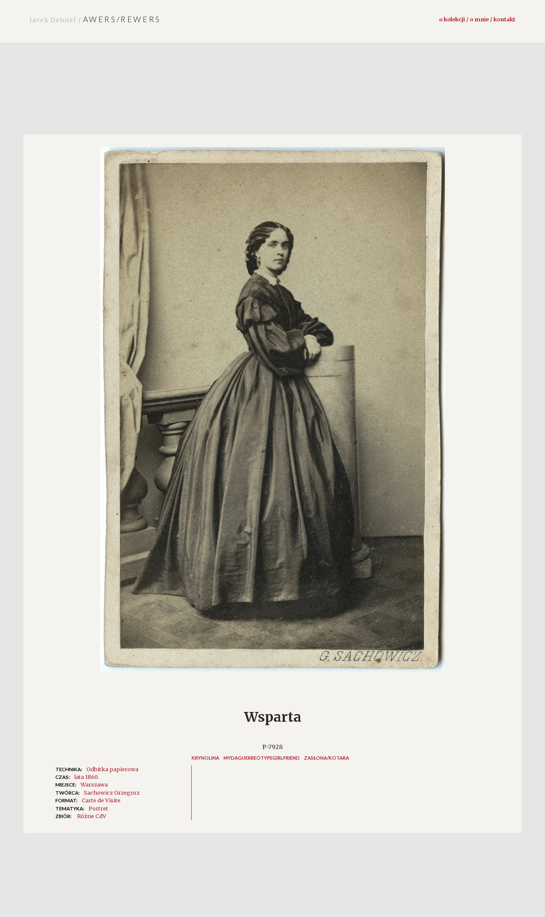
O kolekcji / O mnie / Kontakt (477, 19)
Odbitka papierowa (112, 769)
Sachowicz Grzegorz (112, 792)
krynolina (205, 758)
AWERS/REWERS (95, 19)
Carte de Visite (101, 800)
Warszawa (94, 784)
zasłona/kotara (326, 758)
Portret (98, 808)
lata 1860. (86, 776)
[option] (272, 413)
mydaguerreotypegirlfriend (262, 758)
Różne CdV (91, 816)
